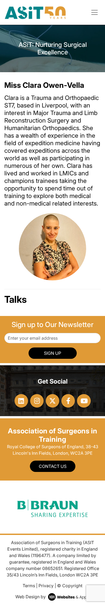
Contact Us (52, 466)
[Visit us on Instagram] (37, 401)
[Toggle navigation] (94, 12)
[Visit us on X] (52, 401)
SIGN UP (52, 353)
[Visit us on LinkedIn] (21, 401)
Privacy (46, 585)
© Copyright (69, 585)
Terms (29, 585)
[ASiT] (35, 11)
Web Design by (31, 596)
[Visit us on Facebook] (68, 401)
